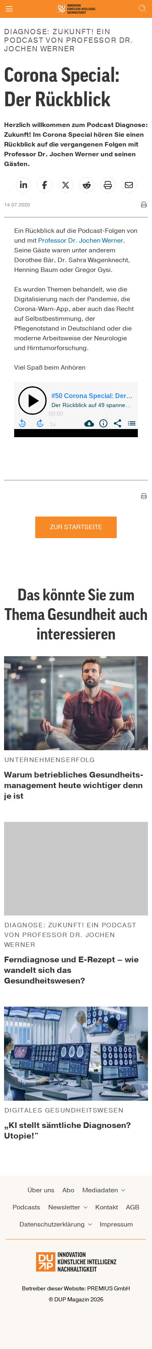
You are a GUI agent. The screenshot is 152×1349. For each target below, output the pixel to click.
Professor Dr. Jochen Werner (80, 240)
